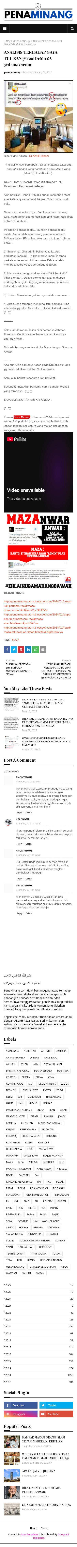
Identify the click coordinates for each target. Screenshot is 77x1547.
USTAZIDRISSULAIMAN (43, 1266)
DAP (30, 1083)
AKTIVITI (46, 1051)
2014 (39, 1368)
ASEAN (24, 1064)
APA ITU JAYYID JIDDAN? (38, 1471)
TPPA (9, 1260)
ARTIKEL (10, 1064)
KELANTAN (27, 1123)
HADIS (9, 1103)
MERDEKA (48, 1162)
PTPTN (54, 1208)
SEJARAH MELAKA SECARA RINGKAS (46, 1505)
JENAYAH (48, 1116)
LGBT (30, 1149)
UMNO (31, 1260)
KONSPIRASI (13, 1142)
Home (7, 41)
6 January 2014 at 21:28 (28, 823)
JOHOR (62, 1116)
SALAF (9, 1221)
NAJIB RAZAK (44, 1168)
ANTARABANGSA (15, 1057)
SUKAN (10, 1240)
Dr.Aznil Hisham (39, 155)
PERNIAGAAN (61, 1194)
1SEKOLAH (30, 1051)
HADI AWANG (53, 1096)
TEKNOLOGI (45, 1247)
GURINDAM (34, 1096)
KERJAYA (10, 1129)
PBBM (9, 1188)
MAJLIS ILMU (30, 1155)
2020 (39, 1326)
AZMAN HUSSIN (53, 1064)
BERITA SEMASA (43, 1070)
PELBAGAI (58, 1188)
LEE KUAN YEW (14, 1149)
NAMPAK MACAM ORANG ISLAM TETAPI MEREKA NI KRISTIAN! (43, 1439)
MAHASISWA (46, 1149)
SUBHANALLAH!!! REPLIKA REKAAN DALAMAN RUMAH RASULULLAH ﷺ (46, 1456)
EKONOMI (11, 1090)
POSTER (62, 1201)
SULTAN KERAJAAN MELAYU (34, 1240)
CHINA (39, 1077)
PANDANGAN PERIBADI (19, 1181)
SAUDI (9, 1227)
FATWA (47, 1090)
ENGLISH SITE (30, 1090)
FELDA (59, 1090)
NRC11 (10, 1175)
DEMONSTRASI (46, 1083)
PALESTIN (24, 1175)
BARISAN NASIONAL (17, 1070)
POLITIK (47, 1201)
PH (7, 1201)
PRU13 (31, 1208)
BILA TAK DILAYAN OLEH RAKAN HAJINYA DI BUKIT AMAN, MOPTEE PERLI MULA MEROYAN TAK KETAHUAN (47, 722)
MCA (21, 1162)
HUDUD (33, 1103)
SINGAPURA (34, 1234)
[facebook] (21, 1405)
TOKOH (56, 1253)
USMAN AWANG (15, 1266)
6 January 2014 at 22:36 (28, 854)
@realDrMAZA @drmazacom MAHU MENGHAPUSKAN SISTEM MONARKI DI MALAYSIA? (46, 741)
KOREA (29, 1142)
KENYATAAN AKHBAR (49, 1123)
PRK (21, 1208)
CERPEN (26, 1077)
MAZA (16, 41)
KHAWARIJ (11, 1136)
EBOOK (65, 1083)
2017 (39, 1347)
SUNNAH (60, 1240)
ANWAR (34, 1057)
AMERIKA (61, 1051)
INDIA (40, 1110)
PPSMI (9, 1208)
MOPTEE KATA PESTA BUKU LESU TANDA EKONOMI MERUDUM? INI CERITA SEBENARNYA (43, 703)
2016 (39, 1354)
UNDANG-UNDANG (51, 1260)
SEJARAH (23, 1227)
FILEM (9, 1096)
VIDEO (64, 1266)
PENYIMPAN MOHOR (37, 1194)
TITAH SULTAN (38, 1253)
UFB (19, 1260)
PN (36, 1201)
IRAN (52, 1110)
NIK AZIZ (62, 1168)
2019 (39, 1333)
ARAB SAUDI (51, 1057)
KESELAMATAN (28, 1129)
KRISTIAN (43, 1142)
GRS (20, 1096)
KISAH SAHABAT (31, 1136)
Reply (19, 812)
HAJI (21, 1103)
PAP (39, 1181)
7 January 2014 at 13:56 (28, 889)
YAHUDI (26, 1273)
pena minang (12, 72)
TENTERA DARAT (15, 1253)
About (44, 1528)
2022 (39, 1312)
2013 (39, 1375)
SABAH (30, 1214)
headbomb (23, 819)
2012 (39, 1382)
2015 (39, 1361)
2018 (39, 1340)
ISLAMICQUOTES (15, 1116)
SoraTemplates (29, 1534)
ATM (35, 1064)
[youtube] (56, 1414)
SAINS (43, 1214)
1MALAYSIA (12, 1051)
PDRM (21, 1188)
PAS (49, 1181)
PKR (16, 1201)
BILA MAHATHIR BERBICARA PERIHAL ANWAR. (41, 1490)
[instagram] (21, 1414)
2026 (39, 1285)
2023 (39, 1305)
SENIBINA (53, 1227)
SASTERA (23, 1221)
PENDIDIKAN (13, 1194)
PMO (26, 1201)
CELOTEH (11, 1077)
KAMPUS (11, 1123)
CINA (51, 1077)
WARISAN (11, 1273)
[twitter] (56, 1405)
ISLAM (63, 1110)
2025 (39, 1292)
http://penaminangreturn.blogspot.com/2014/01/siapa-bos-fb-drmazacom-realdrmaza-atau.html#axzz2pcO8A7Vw (37, 619)
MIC (61, 1162)
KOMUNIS (51, 1136)
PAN (37, 1175)
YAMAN (40, 1273)
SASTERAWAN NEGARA (46, 1221)
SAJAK (55, 1214)
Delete (29, 812)
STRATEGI (52, 1234)
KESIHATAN (48, 1129)
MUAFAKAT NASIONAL (18, 1168)
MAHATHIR (12, 1155)
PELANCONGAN (39, 1188)
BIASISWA (63, 1070)
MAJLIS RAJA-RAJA (53, 1155)
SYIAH (9, 1247)
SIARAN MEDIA (14, 1234)
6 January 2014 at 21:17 (28, 781)
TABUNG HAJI (25, 1247)
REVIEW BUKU (13, 1214)
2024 (39, 1298)
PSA (43, 1208)
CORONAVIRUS (14, 1083)
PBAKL (59, 1181)
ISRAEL (34, 1116)
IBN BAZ (47, 1103)
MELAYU (33, 1162)
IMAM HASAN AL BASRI (19, 1110)
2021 (39, 1319)
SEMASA (38, 1227)
